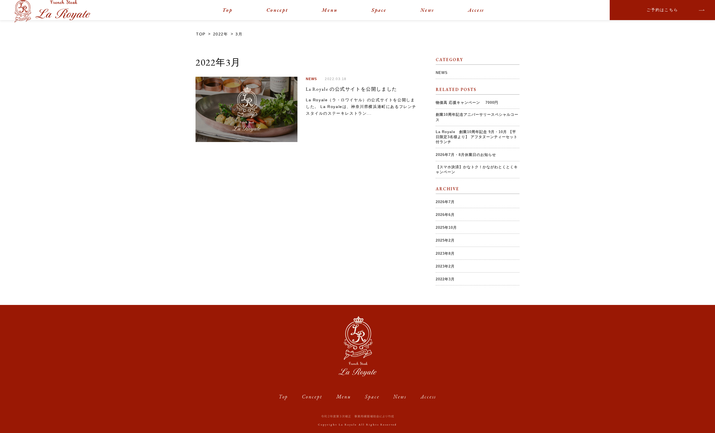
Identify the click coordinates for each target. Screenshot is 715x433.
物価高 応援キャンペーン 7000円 (467, 102)
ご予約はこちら (662, 10)
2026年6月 (445, 215)
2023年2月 (445, 266)
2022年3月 (445, 279)
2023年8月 (445, 253)
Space (379, 10)
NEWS (311, 79)
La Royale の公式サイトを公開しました (351, 89)
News (427, 10)
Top (227, 10)
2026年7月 (445, 202)
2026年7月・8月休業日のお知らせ (466, 155)
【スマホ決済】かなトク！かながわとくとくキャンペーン (477, 169)
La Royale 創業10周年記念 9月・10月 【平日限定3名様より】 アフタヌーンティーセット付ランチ (477, 137)
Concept (277, 10)
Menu (330, 10)
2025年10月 (446, 227)
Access (476, 10)
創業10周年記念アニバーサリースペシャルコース (477, 117)
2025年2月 (445, 240)
